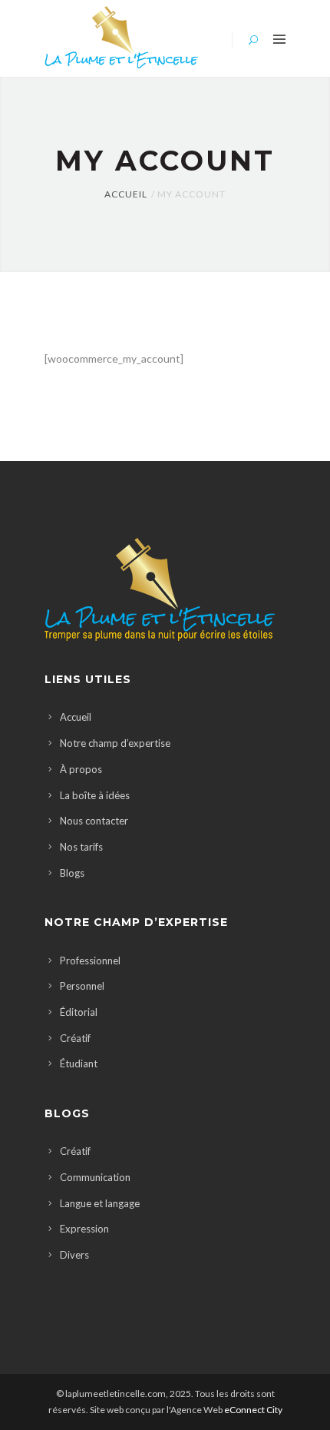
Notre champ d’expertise (115, 743)
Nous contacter (94, 821)
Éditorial (78, 1012)
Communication (95, 1177)
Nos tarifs (81, 847)
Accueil (125, 194)
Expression (84, 1229)
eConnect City (253, 1409)
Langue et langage (100, 1203)
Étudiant (78, 1063)
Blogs (72, 873)
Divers (74, 1255)
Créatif (75, 1038)
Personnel (82, 986)
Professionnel (90, 960)
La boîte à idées (95, 795)
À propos (81, 769)
